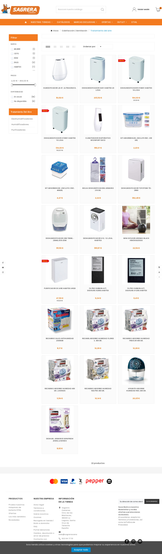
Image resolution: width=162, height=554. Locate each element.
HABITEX (24, 67)
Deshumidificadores (22, 118)
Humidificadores (20, 124)
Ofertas (12, 513)
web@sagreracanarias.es (71, 534)
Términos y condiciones (39, 509)
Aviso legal (39, 505)
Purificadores (19, 129)
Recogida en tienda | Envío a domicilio (44, 521)
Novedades (14, 520)
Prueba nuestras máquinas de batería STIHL (17, 507)
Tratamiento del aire (21, 112)
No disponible (24, 101)
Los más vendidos (17, 516)
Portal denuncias (42, 530)
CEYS (24, 53)
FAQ (35, 526)
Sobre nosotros (41, 514)
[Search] (102, 9)
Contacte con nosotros (40, 540)
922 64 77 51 (67, 538)
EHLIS (24, 62)
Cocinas (37, 517)
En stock (24, 97)
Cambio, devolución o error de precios (44, 534)
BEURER (24, 49)
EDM (24, 58)
